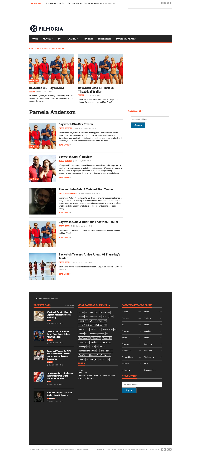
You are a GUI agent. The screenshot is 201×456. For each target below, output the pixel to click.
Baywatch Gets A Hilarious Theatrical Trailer (96, 89)
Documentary (150, 370)
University (126, 370)
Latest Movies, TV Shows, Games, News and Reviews (125, 450)
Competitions (127, 357)
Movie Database (125, 38)
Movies (47, 38)
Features (125, 318)
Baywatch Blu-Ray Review (46, 88)
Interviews (104, 38)
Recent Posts (42, 305)
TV (59, 38)
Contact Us (82, 373)
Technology (149, 357)
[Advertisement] (118, 15)
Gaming (72, 38)
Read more (64, 145)
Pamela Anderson (52, 112)
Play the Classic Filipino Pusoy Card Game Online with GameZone (58, 334)
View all (68, 306)
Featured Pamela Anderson (46, 48)
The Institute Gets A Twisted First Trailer (86, 189)
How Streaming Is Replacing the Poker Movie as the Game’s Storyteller (73, 3)
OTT (146, 364)
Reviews (68, 128)
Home (35, 38)
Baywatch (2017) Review (75, 156)
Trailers (88, 38)
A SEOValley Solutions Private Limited (68, 450)
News (67, 193)
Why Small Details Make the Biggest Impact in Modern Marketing (60, 315)
